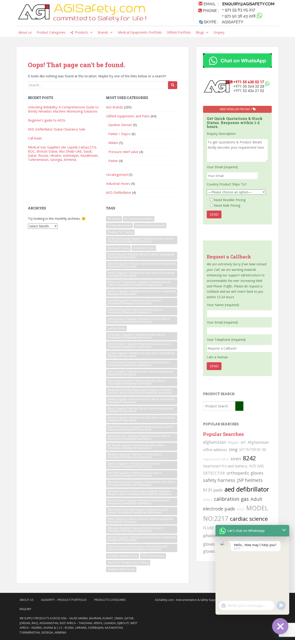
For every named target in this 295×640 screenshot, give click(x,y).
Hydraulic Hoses (118, 248)
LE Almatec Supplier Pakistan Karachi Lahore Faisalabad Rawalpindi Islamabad (136, 336)
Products (81, 32)
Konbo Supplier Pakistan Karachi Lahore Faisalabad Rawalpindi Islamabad (141, 274)
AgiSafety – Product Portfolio (64, 600)
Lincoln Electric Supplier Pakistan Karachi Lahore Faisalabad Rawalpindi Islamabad (139, 345)
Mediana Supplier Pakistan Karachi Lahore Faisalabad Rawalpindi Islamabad (135, 455)
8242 (249, 458)
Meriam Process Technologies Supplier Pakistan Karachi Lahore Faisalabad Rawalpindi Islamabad (140, 492)
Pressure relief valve (123, 152)
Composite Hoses (119, 225)
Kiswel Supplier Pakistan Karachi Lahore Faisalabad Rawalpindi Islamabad (141, 255)
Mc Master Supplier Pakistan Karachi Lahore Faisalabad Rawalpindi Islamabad (136, 446)
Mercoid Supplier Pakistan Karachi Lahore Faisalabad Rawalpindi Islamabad (135, 474)
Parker (113, 161)
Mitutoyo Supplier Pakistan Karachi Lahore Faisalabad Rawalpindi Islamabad (135, 529)
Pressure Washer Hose (122, 556)
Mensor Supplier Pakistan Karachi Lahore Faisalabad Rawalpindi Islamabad (134, 465)
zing (233, 449)
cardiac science (249, 518)
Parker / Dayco (119, 134)
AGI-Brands (114, 107)
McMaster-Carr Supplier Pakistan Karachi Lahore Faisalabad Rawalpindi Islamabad (139, 437)
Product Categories (51, 32)
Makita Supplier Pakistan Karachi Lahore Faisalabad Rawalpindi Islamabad (141, 400)
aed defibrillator (246, 489)
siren (236, 458)
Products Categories (110, 600)
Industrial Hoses (118, 183)
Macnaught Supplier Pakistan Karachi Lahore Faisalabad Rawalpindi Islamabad (136, 382)
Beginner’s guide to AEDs (46, 120)
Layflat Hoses (116, 328)
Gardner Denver (120, 125)
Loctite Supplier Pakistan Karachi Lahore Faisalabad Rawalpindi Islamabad (141, 354)
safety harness (219, 480)
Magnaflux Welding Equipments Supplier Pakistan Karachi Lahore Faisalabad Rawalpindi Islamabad (140, 391)
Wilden (113, 143)
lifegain (233, 442)
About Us (26, 600)
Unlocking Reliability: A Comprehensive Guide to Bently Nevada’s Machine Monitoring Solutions (63, 109)
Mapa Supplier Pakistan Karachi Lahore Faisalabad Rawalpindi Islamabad (140, 409)
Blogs (200, 32)
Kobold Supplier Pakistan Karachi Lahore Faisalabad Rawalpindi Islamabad (142, 265)
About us (25, 32)
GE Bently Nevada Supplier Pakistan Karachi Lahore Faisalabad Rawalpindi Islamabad (141, 240)
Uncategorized (117, 174)
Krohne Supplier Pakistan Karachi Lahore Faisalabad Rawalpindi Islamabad (141, 292)
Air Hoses (114, 219)
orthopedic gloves (245, 473)
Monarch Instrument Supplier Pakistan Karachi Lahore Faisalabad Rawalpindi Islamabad (137, 547)
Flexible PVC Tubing (120, 232)
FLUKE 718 (212, 527)
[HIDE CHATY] (280, 626)
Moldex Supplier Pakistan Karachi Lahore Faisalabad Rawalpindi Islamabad (142, 538)
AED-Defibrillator (118, 192)
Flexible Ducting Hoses (150, 225)
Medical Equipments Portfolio (140, 32)
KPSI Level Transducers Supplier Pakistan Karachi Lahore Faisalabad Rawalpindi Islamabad (139, 283)
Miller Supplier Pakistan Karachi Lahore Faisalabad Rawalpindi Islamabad (140, 520)
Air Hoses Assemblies (138, 219)
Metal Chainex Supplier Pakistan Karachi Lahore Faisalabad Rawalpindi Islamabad (138, 501)
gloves (209, 551)
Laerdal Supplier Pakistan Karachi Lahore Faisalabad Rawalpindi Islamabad (134, 301)
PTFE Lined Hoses (153, 556)
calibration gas (231, 498)
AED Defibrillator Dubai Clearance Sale (56, 129)
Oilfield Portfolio (179, 32)
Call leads (35, 138)
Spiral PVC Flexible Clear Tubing (128, 563)
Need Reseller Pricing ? (236, 109)
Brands (103, 32)
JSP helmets (250, 480)
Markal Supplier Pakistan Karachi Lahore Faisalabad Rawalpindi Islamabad (141, 419)
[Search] (172, 85)
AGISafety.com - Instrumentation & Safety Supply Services (192, 600)
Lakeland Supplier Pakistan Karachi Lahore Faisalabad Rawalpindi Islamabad (135, 311)
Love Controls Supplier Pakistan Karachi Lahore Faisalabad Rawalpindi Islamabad (138, 363)
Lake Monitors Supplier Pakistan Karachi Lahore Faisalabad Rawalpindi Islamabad (138, 320)
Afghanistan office (216, 459)
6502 (240, 509)
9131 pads (213, 490)
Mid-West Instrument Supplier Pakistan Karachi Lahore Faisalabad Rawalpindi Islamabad (138, 511)
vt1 (243, 442)
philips (207, 500)
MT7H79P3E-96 (252, 449)
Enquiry (219, 32)
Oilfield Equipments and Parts (128, 116)
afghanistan (214, 442)
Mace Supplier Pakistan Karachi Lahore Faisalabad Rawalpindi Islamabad (140, 373)
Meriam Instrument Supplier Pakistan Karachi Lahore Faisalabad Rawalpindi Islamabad (142, 483)
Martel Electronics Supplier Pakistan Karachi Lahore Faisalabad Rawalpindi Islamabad (141, 428)
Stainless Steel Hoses (121, 569)
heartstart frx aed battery (225, 466)
